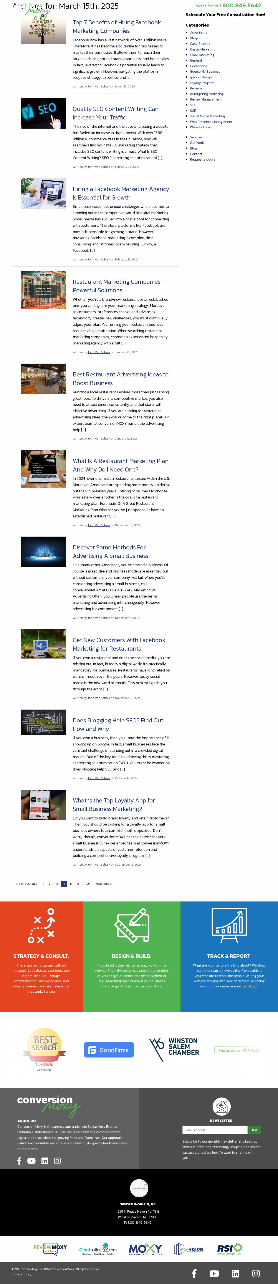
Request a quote (202, 159)
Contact (196, 153)
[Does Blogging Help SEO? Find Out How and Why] (43, 722)
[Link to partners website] (50, 1248)
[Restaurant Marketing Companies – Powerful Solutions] (43, 289)
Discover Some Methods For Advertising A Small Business (110, 551)
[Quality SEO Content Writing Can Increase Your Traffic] (43, 112)
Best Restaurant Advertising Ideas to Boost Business (121, 378)
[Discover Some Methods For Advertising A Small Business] (43, 551)
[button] (130, 11)
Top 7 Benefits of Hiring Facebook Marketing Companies (117, 26)
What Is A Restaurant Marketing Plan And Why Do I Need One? (121, 465)
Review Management (206, 99)
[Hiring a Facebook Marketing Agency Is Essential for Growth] (43, 193)
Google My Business (205, 71)
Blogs (194, 38)
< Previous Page (26, 883)
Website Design (201, 127)
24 (88, 883)
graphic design (201, 77)
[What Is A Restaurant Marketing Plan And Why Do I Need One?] (43, 468)
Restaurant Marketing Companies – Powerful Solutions (119, 286)
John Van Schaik (99, 86)
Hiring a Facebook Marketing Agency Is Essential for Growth (121, 193)
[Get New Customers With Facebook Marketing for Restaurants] (43, 643)
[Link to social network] (19, 1160)
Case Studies (200, 43)
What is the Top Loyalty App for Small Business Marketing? (114, 804)
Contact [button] (216, 11)
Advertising (198, 32)
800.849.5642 (241, 5)
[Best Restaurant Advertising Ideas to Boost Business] (43, 378)
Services (196, 137)
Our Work (197, 142)
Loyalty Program (202, 82)
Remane (196, 88)
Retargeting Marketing (206, 93)
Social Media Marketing (207, 116)
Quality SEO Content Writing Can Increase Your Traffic (116, 113)
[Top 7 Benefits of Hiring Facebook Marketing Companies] (43, 27)
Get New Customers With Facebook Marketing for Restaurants (119, 644)
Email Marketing (202, 54)
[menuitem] (130, 11)
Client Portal (207, 5)
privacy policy (21, 1274)
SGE (193, 110)
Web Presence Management (211, 121)
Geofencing (198, 66)
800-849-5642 (140, 1222)
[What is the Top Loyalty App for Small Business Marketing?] (43, 804)
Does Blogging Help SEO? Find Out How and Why (118, 724)
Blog (193, 148)
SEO (193, 104)
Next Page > (104, 883)
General (196, 60)
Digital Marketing (202, 49)
